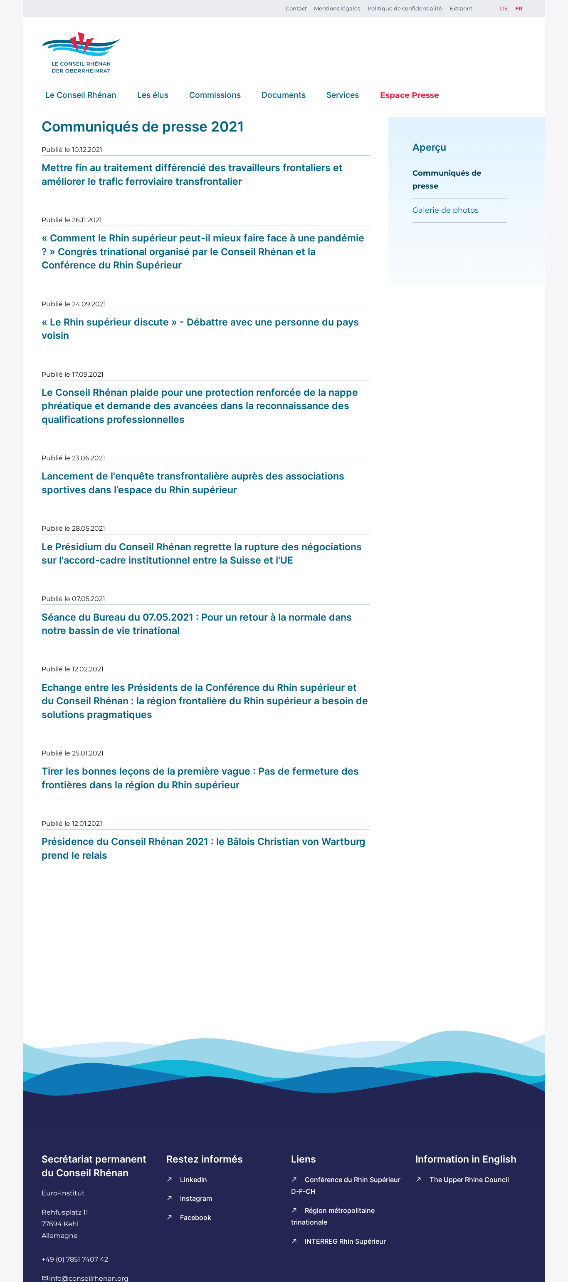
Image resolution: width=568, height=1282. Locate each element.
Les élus (152, 94)
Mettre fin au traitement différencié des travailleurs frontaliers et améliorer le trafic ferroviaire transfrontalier (192, 174)
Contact (296, 8)
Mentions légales (337, 8)
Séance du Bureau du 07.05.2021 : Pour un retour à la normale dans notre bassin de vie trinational (197, 624)
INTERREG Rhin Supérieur (345, 1241)
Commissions (215, 94)
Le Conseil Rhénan (80, 94)
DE (504, 8)
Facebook (195, 1217)
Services (342, 94)
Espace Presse (409, 94)
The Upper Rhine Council (469, 1179)
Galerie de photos (445, 210)
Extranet (460, 8)
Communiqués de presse (446, 179)
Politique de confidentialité (405, 8)
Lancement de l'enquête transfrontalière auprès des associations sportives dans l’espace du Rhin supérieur (193, 483)
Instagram (196, 1198)
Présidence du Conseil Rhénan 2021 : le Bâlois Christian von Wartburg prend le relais (203, 848)
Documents (284, 94)
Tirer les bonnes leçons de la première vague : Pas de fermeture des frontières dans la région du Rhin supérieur (200, 778)
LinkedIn (193, 1179)
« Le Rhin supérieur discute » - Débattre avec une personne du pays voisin (200, 329)
